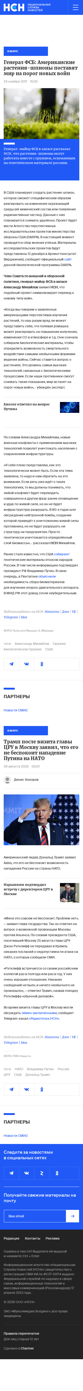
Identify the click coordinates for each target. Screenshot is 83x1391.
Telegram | (12, 617)
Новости (52, 612)
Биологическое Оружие (23, 649)
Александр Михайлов (32, 644)
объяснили (47, 576)
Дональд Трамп (37, 1075)
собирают (62, 554)
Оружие (59, 644)
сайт (68, 259)
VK (74, 612)
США (49, 649)
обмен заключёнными (39, 1013)
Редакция (11, 1238)
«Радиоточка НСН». (44, 1018)
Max (24, 617)
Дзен (65, 612)
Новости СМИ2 (16, 710)
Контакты (32, 1238)
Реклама (52, 1238)
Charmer (27, 1348)
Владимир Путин (40, 1069)
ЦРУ (7, 1075)
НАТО (19, 1069)
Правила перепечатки (21, 1333)
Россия (63, 1069)
